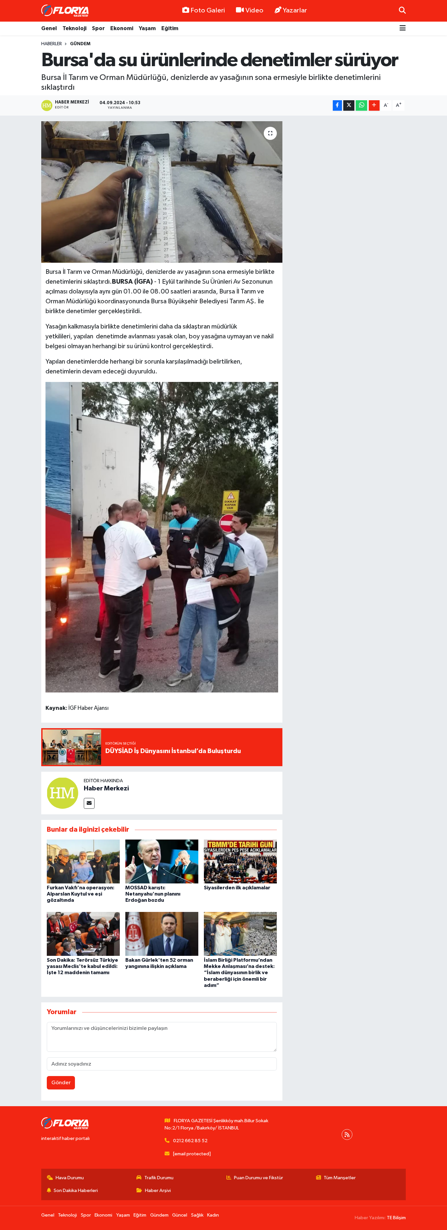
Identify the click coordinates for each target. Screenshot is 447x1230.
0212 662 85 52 (190, 1140)
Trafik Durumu (158, 1177)
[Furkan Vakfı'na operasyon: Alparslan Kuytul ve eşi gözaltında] (83, 861)
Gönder (61, 1083)
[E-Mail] (89, 803)
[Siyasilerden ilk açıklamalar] (240, 861)
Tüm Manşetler (340, 1177)
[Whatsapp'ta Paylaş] (361, 105)
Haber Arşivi (158, 1190)
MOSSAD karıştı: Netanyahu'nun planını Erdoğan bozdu (152, 894)
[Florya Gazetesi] (65, 11)
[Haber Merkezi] (62, 793)
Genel (49, 28)
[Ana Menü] (403, 29)
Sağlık (197, 1215)
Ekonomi (121, 28)
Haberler (51, 44)
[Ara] (402, 10)
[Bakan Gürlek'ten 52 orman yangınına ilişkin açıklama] (161, 934)
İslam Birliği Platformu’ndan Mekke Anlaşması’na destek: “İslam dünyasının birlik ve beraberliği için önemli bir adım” (239, 972)
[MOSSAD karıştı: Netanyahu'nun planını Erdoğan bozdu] (161, 861)
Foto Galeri (207, 10)
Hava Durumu (70, 1177)
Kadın (213, 1215)
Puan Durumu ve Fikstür (258, 1177)
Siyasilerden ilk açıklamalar (237, 887)
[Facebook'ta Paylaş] (337, 105)
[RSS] (347, 1134)
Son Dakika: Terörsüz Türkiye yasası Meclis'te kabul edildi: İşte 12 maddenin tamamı (82, 966)
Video (254, 10)
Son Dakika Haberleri (76, 1190)
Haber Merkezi (106, 788)
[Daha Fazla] (374, 105)
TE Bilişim (396, 1217)
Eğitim (169, 28)
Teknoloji (74, 28)
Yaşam (147, 28)
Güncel (179, 1215)
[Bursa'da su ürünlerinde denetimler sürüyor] (161, 192)
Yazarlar (295, 10)
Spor (98, 28)
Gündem (80, 44)
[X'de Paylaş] (348, 105)
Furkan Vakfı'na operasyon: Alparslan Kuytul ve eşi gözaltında (81, 894)
